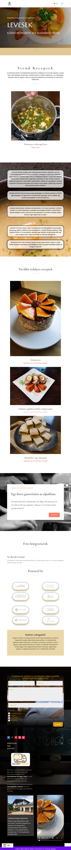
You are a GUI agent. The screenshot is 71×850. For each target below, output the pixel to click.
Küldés (58, 724)
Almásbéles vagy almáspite (35, 457)
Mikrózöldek (14, 718)
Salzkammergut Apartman (18, 818)
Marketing (13, 720)
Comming (54, 515)
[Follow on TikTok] (23, 737)
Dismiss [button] (53, 849)
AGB (8, 746)
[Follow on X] (12, 737)
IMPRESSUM (12, 743)
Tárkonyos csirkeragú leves (35, 144)
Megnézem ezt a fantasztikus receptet (35, 412)
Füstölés (13, 715)
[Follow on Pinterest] (16, 737)
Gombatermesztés (16, 713)
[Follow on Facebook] (8, 737)
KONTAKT (11, 748)
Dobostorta (35, 360)
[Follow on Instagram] (19, 737)
